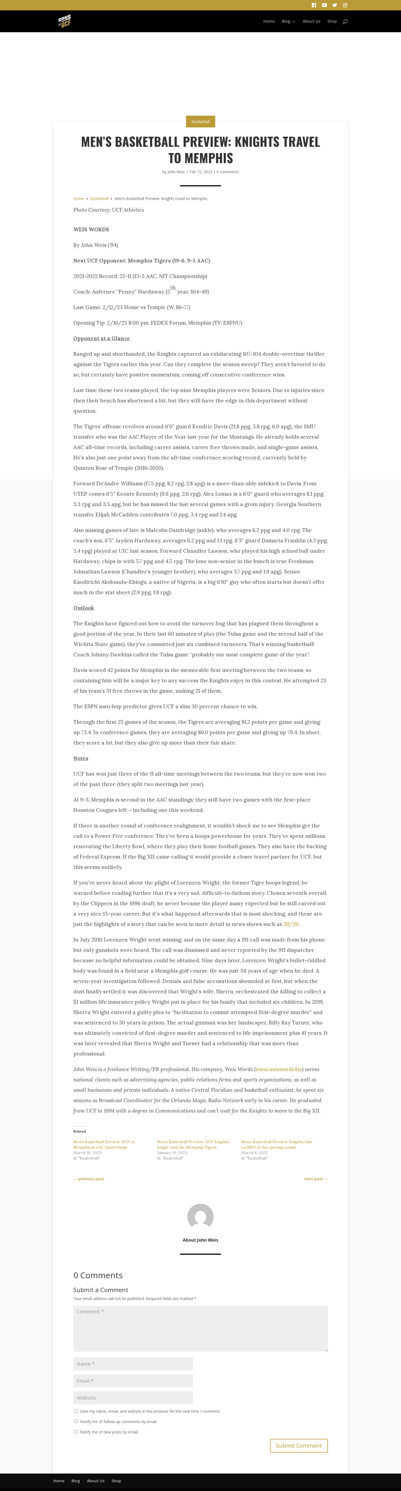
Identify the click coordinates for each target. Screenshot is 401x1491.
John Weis (176, 171)
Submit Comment (299, 1445)
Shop (332, 21)
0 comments (228, 171)
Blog (286, 21)
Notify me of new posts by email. (109, 1432)
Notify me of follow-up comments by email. (118, 1421)
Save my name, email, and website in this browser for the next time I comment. (150, 1411)
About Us (311, 21)
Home (269, 21)
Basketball (200, 121)
